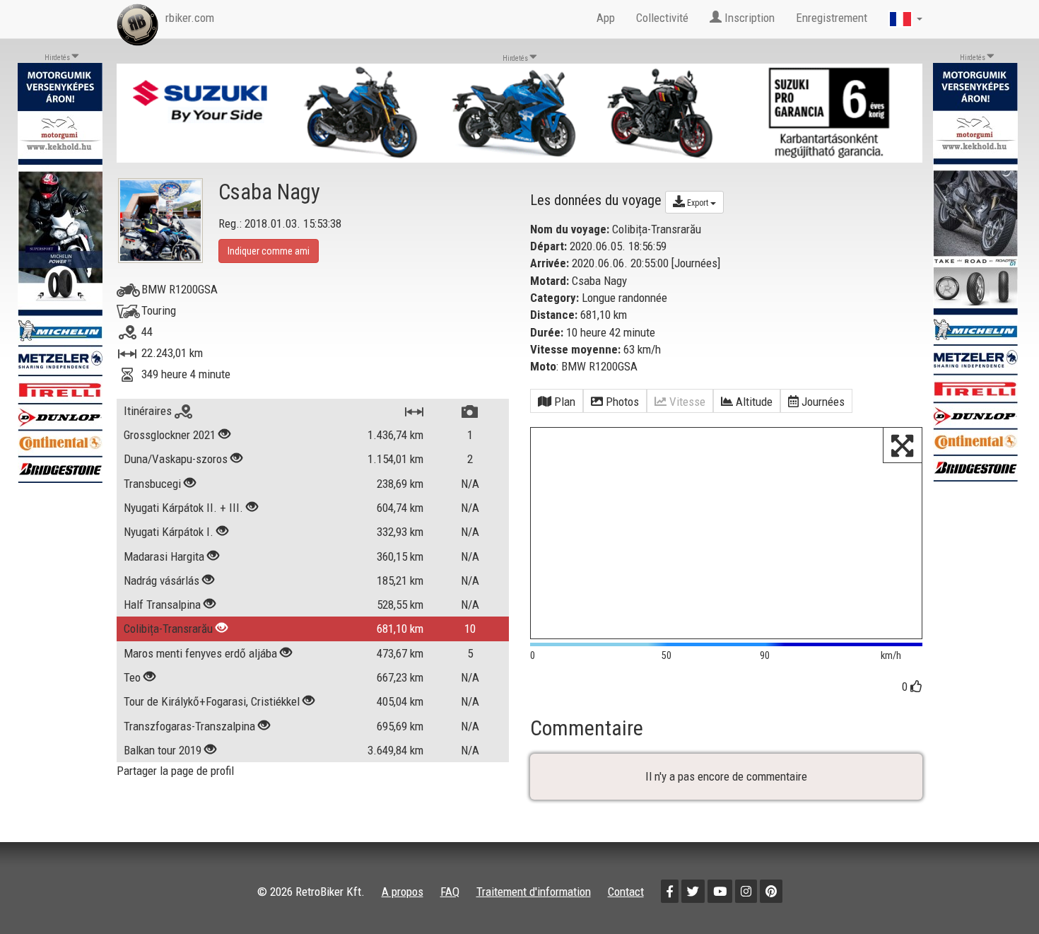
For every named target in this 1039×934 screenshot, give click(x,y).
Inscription (748, 18)
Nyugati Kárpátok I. (168, 532)
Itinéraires (149, 411)
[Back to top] (998, 893)
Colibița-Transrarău (168, 628)
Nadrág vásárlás (163, 580)
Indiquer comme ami (269, 251)
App (606, 18)
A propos (402, 892)
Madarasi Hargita (164, 556)
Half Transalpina (162, 604)
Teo (132, 677)
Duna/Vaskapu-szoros (176, 459)
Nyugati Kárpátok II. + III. (183, 508)
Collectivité (662, 18)
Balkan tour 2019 (162, 750)
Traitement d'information (533, 892)
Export (697, 203)
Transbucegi (152, 484)
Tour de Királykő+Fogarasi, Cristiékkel (212, 701)
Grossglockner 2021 (170, 435)
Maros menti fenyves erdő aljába (200, 653)
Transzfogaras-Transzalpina (189, 726)
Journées (695, 263)
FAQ (449, 892)
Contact (626, 892)
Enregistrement (831, 18)
